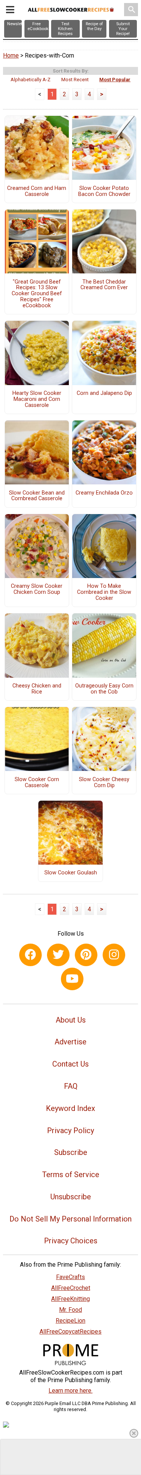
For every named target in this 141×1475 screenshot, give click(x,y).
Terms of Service (70, 1174)
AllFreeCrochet (70, 1287)
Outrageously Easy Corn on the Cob (104, 689)
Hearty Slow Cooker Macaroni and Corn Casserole (36, 399)
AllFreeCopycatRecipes (70, 1331)
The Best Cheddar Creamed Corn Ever (104, 285)
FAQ (70, 1086)
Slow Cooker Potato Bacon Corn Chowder (104, 191)
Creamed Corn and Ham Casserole (36, 191)
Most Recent (75, 79)
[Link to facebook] (30, 955)
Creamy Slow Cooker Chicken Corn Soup (36, 589)
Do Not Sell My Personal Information (70, 1218)
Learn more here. (70, 1390)
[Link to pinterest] (86, 955)
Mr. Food (70, 1309)
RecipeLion (70, 1320)
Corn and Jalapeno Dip (104, 393)
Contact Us (70, 1063)
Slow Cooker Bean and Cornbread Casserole (37, 496)
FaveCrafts (70, 1277)
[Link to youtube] (72, 979)
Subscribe (70, 1152)
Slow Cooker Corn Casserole (37, 783)
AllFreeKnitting (70, 1298)
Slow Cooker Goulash (70, 873)
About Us (71, 1019)
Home (11, 55)
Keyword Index (70, 1108)
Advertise (70, 1041)
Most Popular (114, 79)
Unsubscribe (70, 1196)
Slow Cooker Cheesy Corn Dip (104, 783)
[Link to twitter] (58, 955)
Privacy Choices (70, 1240)
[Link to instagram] (114, 955)
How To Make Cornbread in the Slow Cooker (104, 592)
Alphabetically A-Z (30, 79)
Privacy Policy (70, 1130)
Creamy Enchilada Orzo (104, 493)
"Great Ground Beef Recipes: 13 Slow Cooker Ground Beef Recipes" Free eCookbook (37, 294)
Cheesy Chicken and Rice (36, 689)
